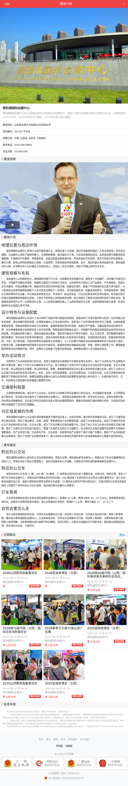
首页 (41, 739)
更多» (122, 535)
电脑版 (68, 745)
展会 (48, 739)
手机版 (59, 745)
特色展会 (72, 739)
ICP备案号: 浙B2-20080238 (64, 773)
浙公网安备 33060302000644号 (66, 778)
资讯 (63, 739)
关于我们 (84, 739)
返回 (7, 3)
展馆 (55, 739)
